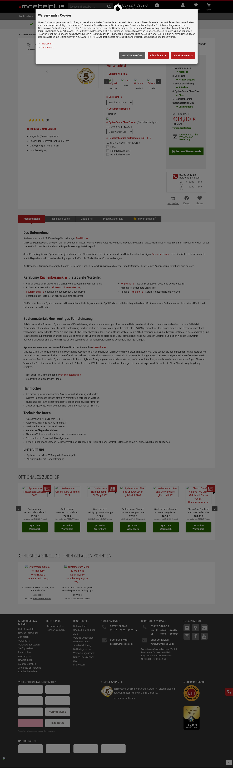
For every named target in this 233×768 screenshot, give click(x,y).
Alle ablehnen (157, 55)
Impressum (47, 43)
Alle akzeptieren (182, 55)
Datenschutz (47, 47)
